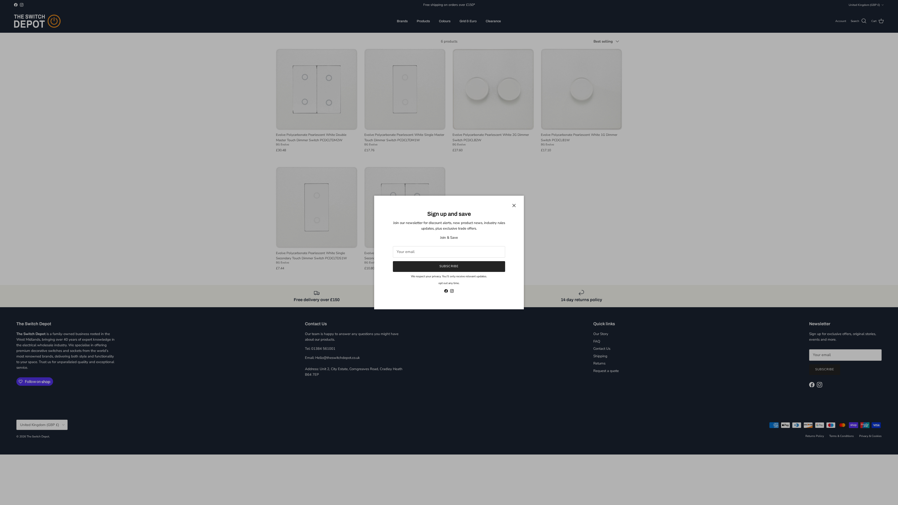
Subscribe (448, 266)
